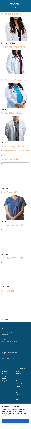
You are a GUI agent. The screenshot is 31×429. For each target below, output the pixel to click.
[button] (15, 7)
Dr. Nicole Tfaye (11, 14)
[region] (15, 416)
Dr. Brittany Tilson (12, 146)
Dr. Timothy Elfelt (12, 258)
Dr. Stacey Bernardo (14, 80)
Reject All (15, 425)
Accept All (15, 421)
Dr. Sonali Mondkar (13, 47)
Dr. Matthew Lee (11, 113)
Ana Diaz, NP (9, 192)
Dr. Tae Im (7, 291)
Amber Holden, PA (12, 225)
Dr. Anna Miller (10, 159)
